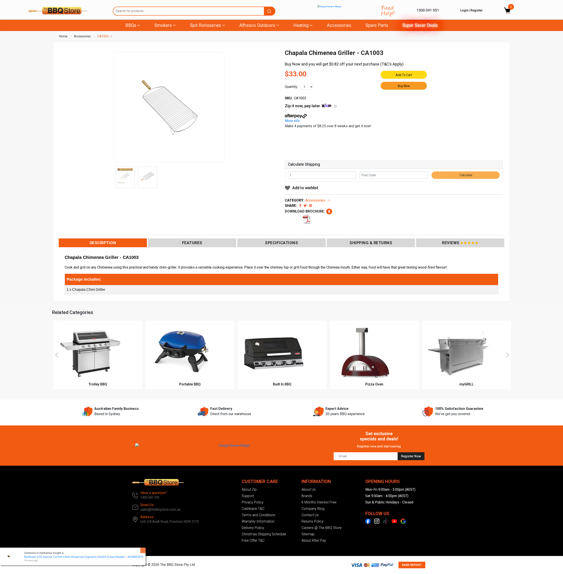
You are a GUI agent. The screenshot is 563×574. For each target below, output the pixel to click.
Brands (307, 496)
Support (248, 496)
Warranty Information (258, 521)
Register (476, 10)
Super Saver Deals (420, 25)
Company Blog (313, 509)
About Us (309, 489)
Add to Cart (404, 75)
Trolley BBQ (97, 384)
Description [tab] (103, 242)
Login (464, 10)
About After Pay (314, 540)
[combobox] (194, 11)
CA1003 (103, 36)
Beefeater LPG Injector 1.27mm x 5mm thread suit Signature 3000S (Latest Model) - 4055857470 (83, 556)
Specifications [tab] (281, 242)
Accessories (339, 25)
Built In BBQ (282, 384)
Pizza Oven (374, 384)
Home (63, 36)
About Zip (249, 489)
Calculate (465, 175)
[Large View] (125, 176)
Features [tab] (192, 242)
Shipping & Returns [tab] (370, 242)
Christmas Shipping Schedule (264, 534)
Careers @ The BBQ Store (322, 528)
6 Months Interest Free (319, 502)
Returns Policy (313, 521)
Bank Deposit (412, 565)
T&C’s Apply (392, 64)
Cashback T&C (253, 509)
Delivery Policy (253, 528)
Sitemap (308, 534)
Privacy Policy (252, 502)
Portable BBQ (190, 384)
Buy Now (404, 86)
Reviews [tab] (450, 242)
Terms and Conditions (258, 515)
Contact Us (310, 515)
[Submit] (269, 11)
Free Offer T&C (253, 540)
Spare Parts (377, 25)
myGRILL (466, 384)
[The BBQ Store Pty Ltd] (67, 11)
